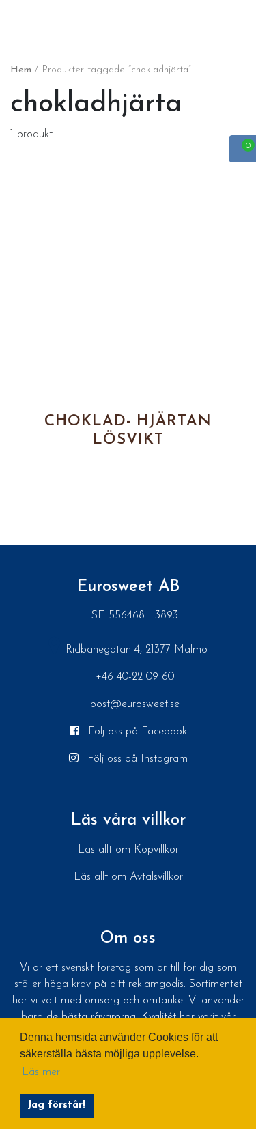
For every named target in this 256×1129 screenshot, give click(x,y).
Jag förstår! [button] (56, 1105)
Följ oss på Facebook (136, 731)
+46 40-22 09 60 (135, 677)
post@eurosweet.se (135, 704)
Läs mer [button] (41, 1072)
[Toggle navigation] (13, 20)
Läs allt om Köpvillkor (128, 849)
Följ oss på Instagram (136, 759)
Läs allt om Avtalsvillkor (128, 877)
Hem (20, 70)
